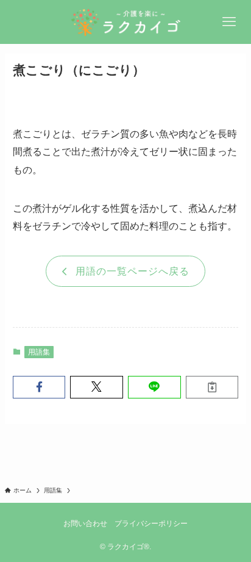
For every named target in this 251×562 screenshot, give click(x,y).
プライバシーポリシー (151, 523)
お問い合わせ (85, 523)
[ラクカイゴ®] (125, 22)
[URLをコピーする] (212, 387)
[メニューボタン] (229, 22)
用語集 (39, 352)
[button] (39, 387)
